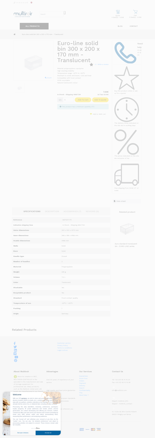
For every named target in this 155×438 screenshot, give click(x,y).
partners (24, 398)
